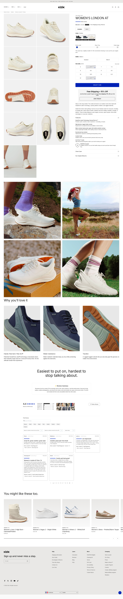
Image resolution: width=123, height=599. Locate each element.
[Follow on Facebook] (5, 581)
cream (25, 426)
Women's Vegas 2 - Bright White (44, 529)
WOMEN (6, 6)
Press (106, 560)
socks (53, 424)
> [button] (72, 483)
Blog (73, 560)
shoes (25, 424)
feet (35, 424)
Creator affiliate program (111, 570)
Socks (88, 560)
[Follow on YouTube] (14, 581)
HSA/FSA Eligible (91, 555)
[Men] (58, 405)
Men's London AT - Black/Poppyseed (57, 445)
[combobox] (53, 592)
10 (69, 483)
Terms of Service (91, 570)
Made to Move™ (109, 562)
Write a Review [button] (95, 404)
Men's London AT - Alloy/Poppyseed (30, 445)
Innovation (74, 555)
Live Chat (54, 567)
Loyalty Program (109, 565)
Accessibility (90, 565)
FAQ (73, 562)
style (39, 424)
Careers (107, 567)
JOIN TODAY (97, 99)
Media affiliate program (110, 572)
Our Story (107, 557)
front (58, 424)
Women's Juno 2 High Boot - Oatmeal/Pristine (14, 530)
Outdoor (12, 12)
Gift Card (89, 562)
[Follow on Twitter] (8, 581)
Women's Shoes (6, 12)
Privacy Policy (90, 567)
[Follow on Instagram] (11, 581)
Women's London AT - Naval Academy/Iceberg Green (34, 474)
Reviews (74, 557)
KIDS (19, 6)
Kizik (30, 424)
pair (43, 424)
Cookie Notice (90, 572)
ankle (48, 424)
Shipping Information (57, 555)
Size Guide (54, 557)
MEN (13, 6)
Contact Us (54, 565)
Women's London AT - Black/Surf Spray (57, 464)
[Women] (63, 405)
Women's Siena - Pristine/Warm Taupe (105, 529)
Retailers (107, 575)
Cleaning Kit (90, 557)
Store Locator (108, 555)
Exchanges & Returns (57, 560)
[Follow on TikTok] (18, 581)
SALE (25, 7)
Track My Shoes (56, 562)
